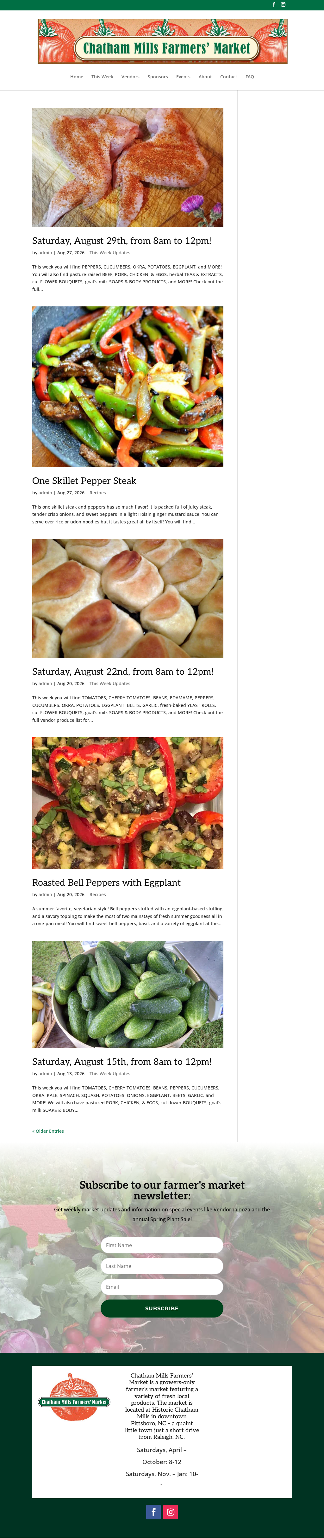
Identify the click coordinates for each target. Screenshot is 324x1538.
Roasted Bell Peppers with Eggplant (106, 883)
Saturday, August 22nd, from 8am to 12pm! (123, 672)
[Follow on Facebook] (153, 1512)
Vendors (131, 77)
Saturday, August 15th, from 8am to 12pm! (122, 1062)
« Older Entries (48, 1131)
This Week (102, 77)
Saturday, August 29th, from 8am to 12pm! (122, 241)
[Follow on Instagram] (170, 1512)
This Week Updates (110, 253)
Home (76, 77)
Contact (228, 77)
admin (45, 253)
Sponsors (158, 77)
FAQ (250, 77)
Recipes (98, 493)
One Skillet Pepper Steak (84, 481)
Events (183, 77)
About (205, 77)
